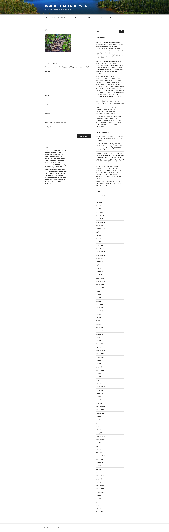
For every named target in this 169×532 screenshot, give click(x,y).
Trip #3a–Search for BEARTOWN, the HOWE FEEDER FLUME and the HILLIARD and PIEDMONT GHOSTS (109, 138)
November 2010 (100, 485)
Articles (88, 17)
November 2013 (100, 406)
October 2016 (100, 354)
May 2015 (98, 380)
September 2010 (100, 492)
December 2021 (100, 251)
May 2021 (98, 268)
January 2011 (99, 479)
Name (47, 95)
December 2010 (100, 482)
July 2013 (98, 419)
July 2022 (98, 232)
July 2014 (98, 396)
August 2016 (99, 360)
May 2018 (98, 321)
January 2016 (99, 367)
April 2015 (98, 383)
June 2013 (99, 423)
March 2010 (99, 512)
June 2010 (99, 502)
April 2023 (99, 209)
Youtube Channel (100, 17)
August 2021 (99, 261)
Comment (49, 71)
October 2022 (100, 225)
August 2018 (99, 311)
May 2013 (98, 426)
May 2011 (98, 472)
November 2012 (100, 439)
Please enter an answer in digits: (55, 123)
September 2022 (100, 228)
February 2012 (100, 452)
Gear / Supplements (77, 17)
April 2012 (98, 449)
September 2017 (100, 331)
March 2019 (99, 304)
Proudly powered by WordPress (53, 528)
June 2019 (99, 298)
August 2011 (99, 462)
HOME (46, 17)
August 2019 (99, 291)
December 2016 (100, 350)
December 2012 (100, 436)
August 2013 (99, 416)
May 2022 (98, 238)
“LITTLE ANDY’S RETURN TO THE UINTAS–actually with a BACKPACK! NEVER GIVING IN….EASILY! (108, 183)
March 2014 (99, 403)
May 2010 (98, 505)
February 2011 (100, 475)
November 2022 (100, 222)
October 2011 (99, 459)
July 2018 (98, 314)
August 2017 (99, 334)
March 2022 (99, 245)
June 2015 (99, 377)
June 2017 (98, 340)
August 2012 (99, 442)
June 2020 (99, 275)
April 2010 (99, 508)
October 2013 (100, 410)
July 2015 (98, 373)
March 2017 (99, 344)
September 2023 (100, 196)
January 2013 (99, 433)
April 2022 (98, 242)
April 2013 (98, 429)
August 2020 (99, 271)
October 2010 (100, 489)
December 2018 (100, 307)
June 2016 (99, 363)
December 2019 (100, 281)
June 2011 (98, 469)
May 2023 (98, 205)
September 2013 (100, 413)
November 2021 (100, 255)
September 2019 (100, 288)
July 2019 (98, 294)
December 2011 (100, 456)
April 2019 (98, 301)
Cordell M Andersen (66, 6)
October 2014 (100, 390)
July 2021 (98, 265)
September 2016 (100, 357)
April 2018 (98, 324)
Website (47, 113)
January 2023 (99, 218)
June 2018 (99, 317)
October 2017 (100, 327)
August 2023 (99, 199)
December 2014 (100, 386)
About (112, 17)
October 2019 (100, 284)
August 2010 (99, 495)
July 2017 (98, 337)
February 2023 (100, 215)
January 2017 (99, 347)
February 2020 (100, 278)
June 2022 (99, 235)
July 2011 (98, 466)
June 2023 (99, 202)
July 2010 (98, 498)
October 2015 (100, 370)
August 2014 (99, 393)
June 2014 (99, 400)
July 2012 (98, 446)
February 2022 (100, 248)
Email (47, 104)
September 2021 (100, 258)
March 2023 (99, 212)
